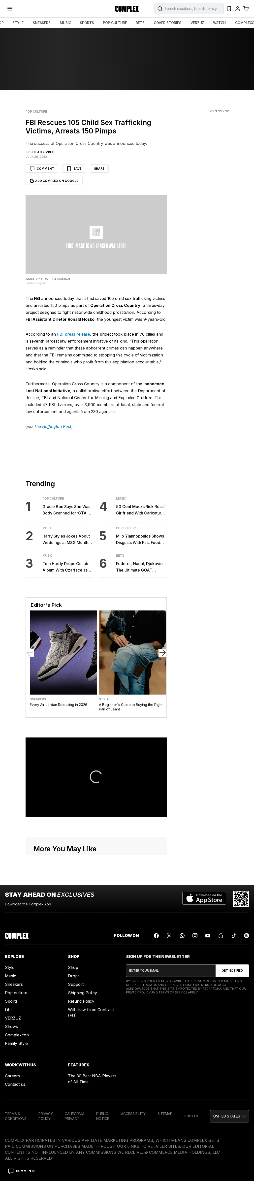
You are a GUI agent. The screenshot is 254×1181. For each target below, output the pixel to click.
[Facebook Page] (156, 935)
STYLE (18, 23)
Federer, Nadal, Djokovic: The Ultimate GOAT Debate (139, 567)
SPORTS (87, 23)
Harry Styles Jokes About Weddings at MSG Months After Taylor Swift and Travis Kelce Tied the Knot (67, 540)
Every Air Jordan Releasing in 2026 (58, 704)
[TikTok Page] (233, 935)
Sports (11, 1001)
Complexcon (17, 1034)
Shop (73, 967)
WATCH (219, 23)
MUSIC (65, 23)
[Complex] (127, 9)
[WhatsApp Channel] (182, 935)
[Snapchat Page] (220, 935)
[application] (96, 777)
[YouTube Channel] (207, 935)
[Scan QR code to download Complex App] (241, 899)
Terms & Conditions (16, 1116)
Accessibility (133, 1114)
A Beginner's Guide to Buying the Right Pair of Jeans (130, 706)
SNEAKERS (42, 23)
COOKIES (191, 1116)
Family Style (16, 1043)
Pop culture (16, 992)
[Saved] (229, 8)
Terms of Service (173, 992)
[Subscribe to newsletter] (232, 970)
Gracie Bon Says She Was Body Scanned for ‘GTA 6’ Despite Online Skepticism (67, 510)
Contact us (15, 1084)
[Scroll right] (162, 653)
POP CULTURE (115, 23)
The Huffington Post (52, 426)
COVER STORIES (167, 23)
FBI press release (73, 334)
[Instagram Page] (194, 935)
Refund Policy (81, 1001)
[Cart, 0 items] (246, 9)
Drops (74, 975)
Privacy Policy (138, 992)
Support (76, 984)
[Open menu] (10, 9)
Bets (120, 555)
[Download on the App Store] (204, 899)
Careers (12, 1075)
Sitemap (165, 1114)
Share (99, 168)
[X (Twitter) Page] (169, 935)
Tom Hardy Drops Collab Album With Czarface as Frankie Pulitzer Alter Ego (66, 567)
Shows (11, 1026)
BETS (140, 23)
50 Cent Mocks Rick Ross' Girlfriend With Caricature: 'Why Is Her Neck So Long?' (140, 510)
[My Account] (238, 9)
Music (47, 528)
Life (8, 1009)
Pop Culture (36, 111)
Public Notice (102, 1116)
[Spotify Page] (246, 935)
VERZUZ (197, 23)
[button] (229, 1116)
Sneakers (38, 699)
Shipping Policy (82, 992)
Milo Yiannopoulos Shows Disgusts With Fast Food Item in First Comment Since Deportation (140, 540)
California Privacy (74, 1116)
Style (104, 699)
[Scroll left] (30, 653)
